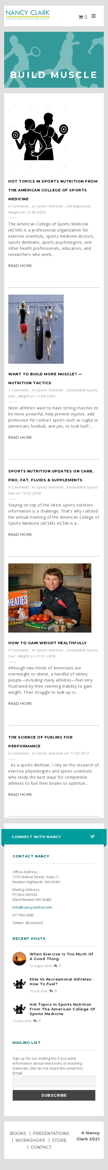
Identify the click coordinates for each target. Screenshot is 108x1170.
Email (17, 1073)
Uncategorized (78, 206)
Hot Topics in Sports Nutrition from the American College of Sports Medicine (52, 190)
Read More (20, 265)
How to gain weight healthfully (47, 643)
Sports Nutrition (49, 206)
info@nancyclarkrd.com (32, 907)
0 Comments (18, 206)
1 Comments (18, 390)
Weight (14, 212)
